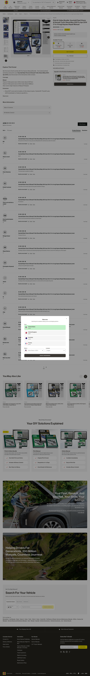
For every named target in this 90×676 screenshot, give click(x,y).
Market (25, 348)
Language (48, 348)
